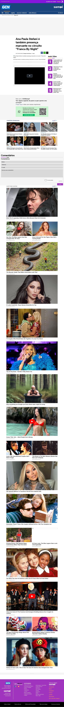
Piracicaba (51, 696)
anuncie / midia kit (22, 13)
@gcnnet (20, 683)
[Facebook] (42, 53)
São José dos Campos (54, 698)
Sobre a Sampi (7, 704)
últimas (7, 13)
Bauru (50, 688)
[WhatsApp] (44, 53)
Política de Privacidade (30, 704)
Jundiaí (50, 694)
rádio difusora (32, 13)
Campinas (51, 690)
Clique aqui (19, 104)
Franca (50, 692)
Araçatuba (51, 686)
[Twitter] (47, 53)
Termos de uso (17, 704)
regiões (13, 13)
